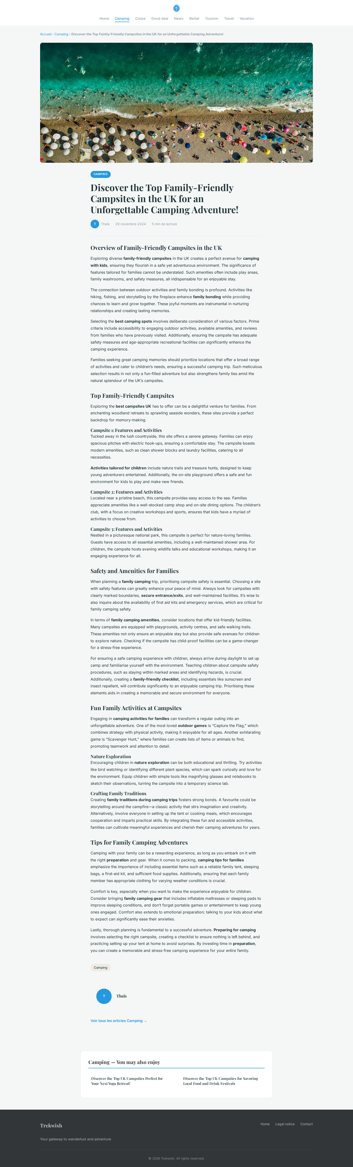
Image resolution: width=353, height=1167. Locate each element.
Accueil (45, 34)
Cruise (140, 18)
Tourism (211, 18)
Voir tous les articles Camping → (119, 1020)
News (178, 18)
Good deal (159, 18)
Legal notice (285, 1124)
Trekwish (51, 1125)
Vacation (247, 18)
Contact (306, 1124)
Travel (229, 18)
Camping (122, 18)
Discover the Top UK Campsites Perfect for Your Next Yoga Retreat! (127, 1081)
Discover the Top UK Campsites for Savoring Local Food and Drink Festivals (220, 1081)
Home (104, 18)
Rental (194, 18)
